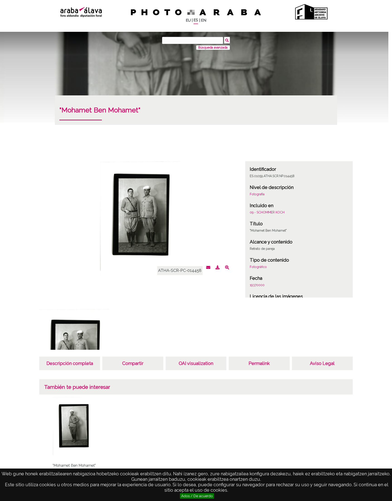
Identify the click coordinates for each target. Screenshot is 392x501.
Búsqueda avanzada (213, 47)
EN (203, 20)
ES (196, 20)
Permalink (259, 363)
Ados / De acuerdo (197, 496)
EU (188, 20)
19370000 (257, 285)
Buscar (227, 40)
